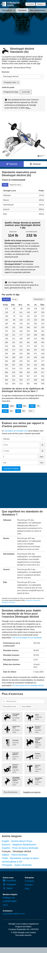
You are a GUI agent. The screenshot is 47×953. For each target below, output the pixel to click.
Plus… (28, 108)
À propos (29, 881)
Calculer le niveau (11, 468)
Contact (29, 884)
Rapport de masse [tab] (15, 184)
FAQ (27, 888)
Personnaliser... (39, 299)
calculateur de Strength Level (16, 431)
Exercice (5, 72)
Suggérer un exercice (31, 792)
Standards (22, 10)
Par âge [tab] (14, 299)
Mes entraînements (37, 10)
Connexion (30, 4)
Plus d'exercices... (11, 792)
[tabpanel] (23, 202)
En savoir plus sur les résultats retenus (28, 685)
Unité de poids (8, 87)
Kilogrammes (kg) (11, 92)
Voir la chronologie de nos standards (27, 638)
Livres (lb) (26, 92)
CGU (5, 905)
